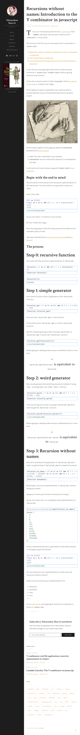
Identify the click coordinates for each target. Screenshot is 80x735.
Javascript (44, 674)
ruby (52, 710)
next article (35, 604)
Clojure (43, 662)
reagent (36, 710)
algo (37, 689)
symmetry (31, 715)
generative (56, 693)
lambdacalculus (46, 702)
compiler (41, 693)
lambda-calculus (44, 26)
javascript (55, 26)
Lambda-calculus (32, 662)
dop (48, 693)
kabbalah (52, 697)
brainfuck (45, 689)
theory (39, 715)
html (29, 697)
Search (12, 46)
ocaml (38, 706)
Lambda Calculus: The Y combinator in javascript (50, 670)
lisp (56, 702)
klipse (65, 697)
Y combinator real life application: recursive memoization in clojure (47, 657)
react (29, 710)
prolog (62, 706)
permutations (46, 706)
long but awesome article (56, 237)
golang (64, 693)
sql (66, 710)
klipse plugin (44, 151)
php (55, 706)
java (35, 697)
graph (72, 693)
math (66, 702)
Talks (12, 36)
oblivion (30, 706)
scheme (59, 710)
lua (61, 702)
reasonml (45, 710)
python (69, 706)
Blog (12, 32)
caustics (59, 689)
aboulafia (30, 689)
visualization (48, 715)
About (12, 39)
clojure (67, 689)
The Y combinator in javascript (41, 58)
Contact (12, 43)
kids (59, 697)
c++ (52, 689)
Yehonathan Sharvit (12, 21)
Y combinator (65, 32)
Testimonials (12, 50)
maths (73, 702)
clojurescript (32, 693)
